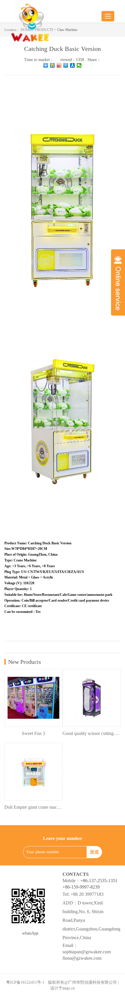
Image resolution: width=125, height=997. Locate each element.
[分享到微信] (79, 65)
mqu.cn (69, 988)
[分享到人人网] (72, 65)
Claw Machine (67, 30)
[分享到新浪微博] (59, 65)
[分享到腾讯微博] (65, 65)
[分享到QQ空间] (52, 65)
